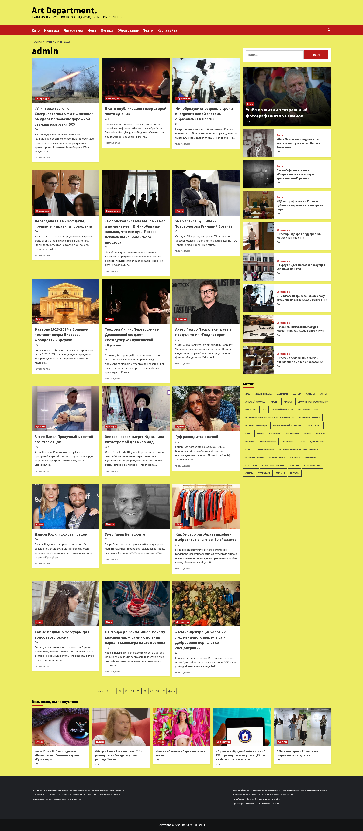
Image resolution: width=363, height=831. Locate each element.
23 (126, 691)
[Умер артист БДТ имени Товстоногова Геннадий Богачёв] (206, 192)
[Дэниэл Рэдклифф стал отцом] (65, 506)
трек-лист (264, 473)
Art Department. (64, 10)
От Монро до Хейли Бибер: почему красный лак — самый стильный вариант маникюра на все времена (135, 637)
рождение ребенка (273, 465)
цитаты (294, 473)
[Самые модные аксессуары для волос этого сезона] (65, 603)
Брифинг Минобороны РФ (313, 401)
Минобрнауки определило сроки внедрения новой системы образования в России (204, 113)
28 (157, 691)
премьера (311, 457)
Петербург (288, 441)
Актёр (323, 393)
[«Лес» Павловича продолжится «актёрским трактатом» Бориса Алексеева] (258, 143)
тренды (280, 473)
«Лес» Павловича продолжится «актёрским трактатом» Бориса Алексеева (298, 143)
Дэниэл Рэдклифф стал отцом (61, 534)
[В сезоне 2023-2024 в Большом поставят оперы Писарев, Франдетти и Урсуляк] (65, 301)
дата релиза (317, 441)
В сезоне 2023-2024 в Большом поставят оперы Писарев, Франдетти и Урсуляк (61, 334)
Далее (172, 691)
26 (145, 691)
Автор (297, 393)
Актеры (310, 393)
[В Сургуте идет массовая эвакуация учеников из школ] (258, 267)
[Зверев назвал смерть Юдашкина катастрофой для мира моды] (136, 408)
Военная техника (309, 417)
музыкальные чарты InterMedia (298, 449)
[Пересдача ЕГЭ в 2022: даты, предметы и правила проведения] (65, 192)
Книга (260, 433)
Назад (99, 691)
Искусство (314, 425)
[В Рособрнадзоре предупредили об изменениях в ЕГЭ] (258, 236)
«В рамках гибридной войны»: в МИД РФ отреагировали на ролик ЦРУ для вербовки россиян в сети (240, 755)
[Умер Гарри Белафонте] (136, 506)
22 (120, 691)
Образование (128, 30)
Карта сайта (167, 30)
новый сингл (277, 457)
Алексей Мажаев (255, 401)
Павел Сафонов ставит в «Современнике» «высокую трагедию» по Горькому (295, 174)
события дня (312, 465)
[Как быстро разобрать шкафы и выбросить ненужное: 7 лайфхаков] (206, 506)
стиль (249, 473)
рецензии (251, 465)
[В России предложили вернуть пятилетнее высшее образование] (258, 360)
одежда (295, 457)
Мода (92, 30)
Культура (51, 30)
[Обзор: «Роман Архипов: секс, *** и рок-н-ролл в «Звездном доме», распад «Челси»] (121, 727)
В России (250, 409)
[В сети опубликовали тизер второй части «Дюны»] (136, 80)
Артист (288, 401)
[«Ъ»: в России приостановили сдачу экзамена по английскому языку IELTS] (258, 298)
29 (163, 691)
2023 (247, 393)
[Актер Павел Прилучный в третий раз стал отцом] (65, 408)
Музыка (107, 30)
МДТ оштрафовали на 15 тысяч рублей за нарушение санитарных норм (300, 205)
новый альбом (254, 457)
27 (151, 691)
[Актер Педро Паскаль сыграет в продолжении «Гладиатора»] (206, 301)
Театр (148, 30)
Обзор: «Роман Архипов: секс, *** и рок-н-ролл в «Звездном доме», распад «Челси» (118, 755)
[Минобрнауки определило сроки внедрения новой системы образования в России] (206, 80)
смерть (294, 465)
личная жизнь (265, 449)
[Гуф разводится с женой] (206, 408)
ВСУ (264, 409)
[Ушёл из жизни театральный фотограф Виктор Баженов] (287, 96)
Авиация (282, 393)
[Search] (329, 30)
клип (248, 449)
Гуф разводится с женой (196, 436)
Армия (274, 401)
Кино (36, 30)
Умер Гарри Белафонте (125, 534)
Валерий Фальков (282, 409)
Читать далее (42, 157)
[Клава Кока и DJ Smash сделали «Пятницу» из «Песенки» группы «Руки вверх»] (60, 727)
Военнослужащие (256, 425)
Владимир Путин (308, 409)
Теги (302, 441)
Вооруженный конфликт (287, 425)
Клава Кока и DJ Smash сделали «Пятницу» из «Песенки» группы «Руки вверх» (57, 755)
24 (132, 691)
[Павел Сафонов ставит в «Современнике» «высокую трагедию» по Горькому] (258, 174)
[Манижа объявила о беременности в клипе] (181, 727)
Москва (320, 433)
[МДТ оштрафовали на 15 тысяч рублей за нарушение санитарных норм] (258, 205)
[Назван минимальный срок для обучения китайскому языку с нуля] (258, 329)
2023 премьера (263, 393)
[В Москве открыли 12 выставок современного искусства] (302, 727)
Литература (73, 30)
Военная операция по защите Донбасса (269, 417)
